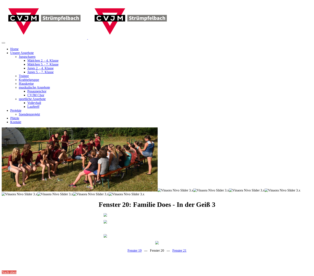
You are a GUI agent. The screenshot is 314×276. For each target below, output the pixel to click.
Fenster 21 (179, 250)
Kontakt (48, 265)
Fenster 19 (135, 250)
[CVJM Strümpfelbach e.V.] (87, 38)
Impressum (8, 265)
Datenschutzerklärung (28, 265)
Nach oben (9, 272)
